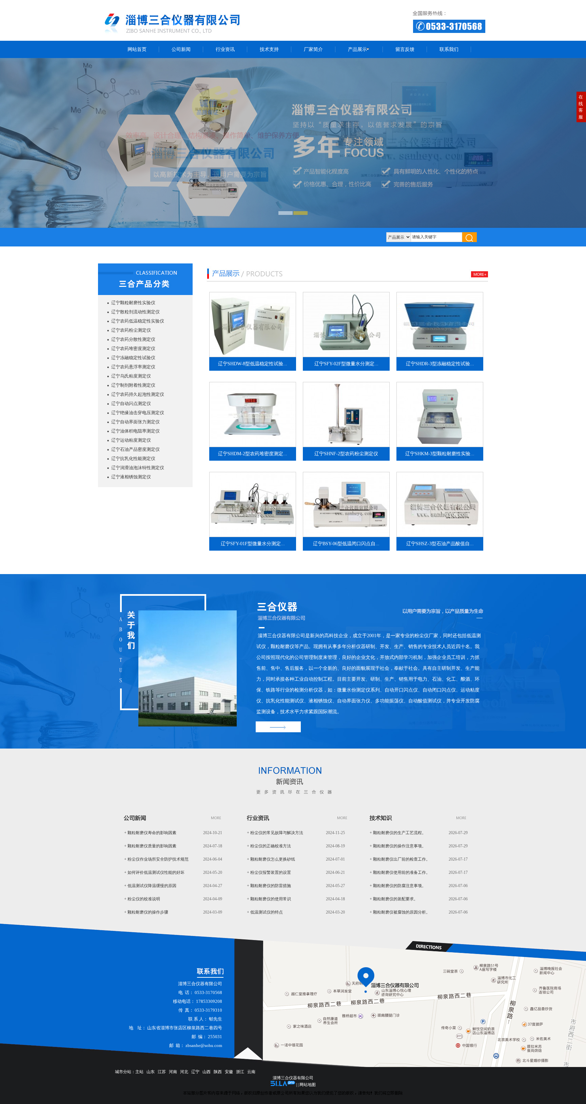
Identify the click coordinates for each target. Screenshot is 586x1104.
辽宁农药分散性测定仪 (133, 339)
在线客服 (581, 106)
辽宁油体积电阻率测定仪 (135, 431)
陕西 (218, 1071)
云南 (251, 1071)
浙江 (240, 1071)
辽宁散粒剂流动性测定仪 (135, 311)
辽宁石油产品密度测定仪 (135, 449)
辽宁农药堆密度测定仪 (133, 348)
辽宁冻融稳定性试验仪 (133, 357)
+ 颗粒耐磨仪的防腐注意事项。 (398, 885)
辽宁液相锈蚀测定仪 (131, 476)
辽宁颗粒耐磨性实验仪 (133, 302)
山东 (150, 1071)
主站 (139, 1071)
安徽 (229, 1071)
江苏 (162, 1071)
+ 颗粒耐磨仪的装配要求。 (394, 899)
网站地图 (307, 1084)
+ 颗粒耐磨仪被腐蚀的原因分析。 (400, 912)
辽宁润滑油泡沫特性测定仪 (137, 467)
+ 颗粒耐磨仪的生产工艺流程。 (398, 832)
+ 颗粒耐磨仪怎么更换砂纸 (271, 859)
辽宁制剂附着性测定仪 (133, 385)
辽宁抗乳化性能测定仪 (133, 458)
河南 (173, 1071)
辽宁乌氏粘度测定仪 (131, 376)
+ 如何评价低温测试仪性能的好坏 (154, 872)
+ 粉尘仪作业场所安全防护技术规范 (156, 859)
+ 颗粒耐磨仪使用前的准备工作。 (400, 872)
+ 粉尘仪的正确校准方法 (269, 846)
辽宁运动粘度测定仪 (131, 440)
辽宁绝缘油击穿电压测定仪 (137, 412)
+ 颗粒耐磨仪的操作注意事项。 (398, 846)
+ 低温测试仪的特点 (265, 912)
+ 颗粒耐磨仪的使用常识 (269, 899)
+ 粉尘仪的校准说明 (142, 899)
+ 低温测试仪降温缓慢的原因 (150, 885)
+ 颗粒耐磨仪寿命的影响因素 (150, 832)
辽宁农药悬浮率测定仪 (133, 366)
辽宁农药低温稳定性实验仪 (137, 321)
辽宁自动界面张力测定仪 (135, 421)
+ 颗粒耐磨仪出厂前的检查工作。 (400, 859)
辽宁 (195, 1071)
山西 (206, 1071)
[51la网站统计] (283, 1084)
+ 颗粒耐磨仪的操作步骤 (146, 912)
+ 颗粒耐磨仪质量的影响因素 (150, 846)
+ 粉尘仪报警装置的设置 (269, 872)
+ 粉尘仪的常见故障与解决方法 (275, 832)
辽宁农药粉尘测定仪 (131, 330)
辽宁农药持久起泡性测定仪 (137, 394)
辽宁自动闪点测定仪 (131, 403)
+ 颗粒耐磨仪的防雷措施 (269, 885)
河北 (184, 1071)
